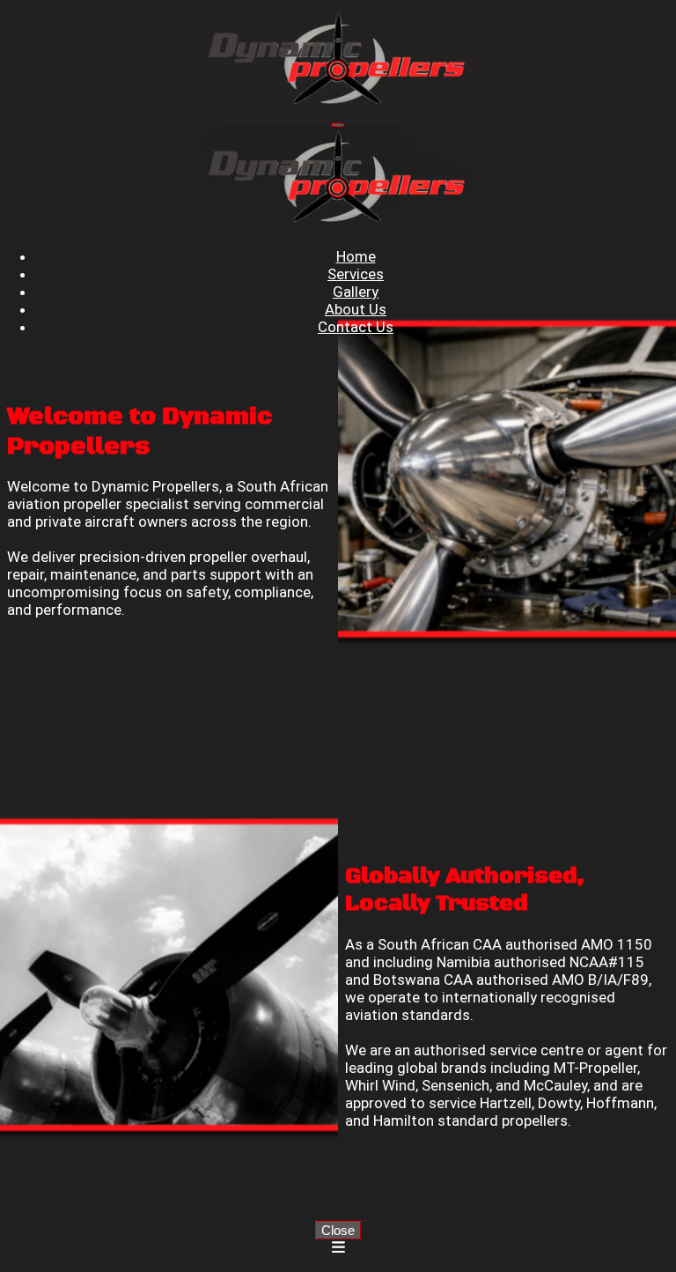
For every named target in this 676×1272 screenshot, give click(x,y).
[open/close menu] (338, 125)
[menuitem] (356, 256)
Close (338, 1230)
